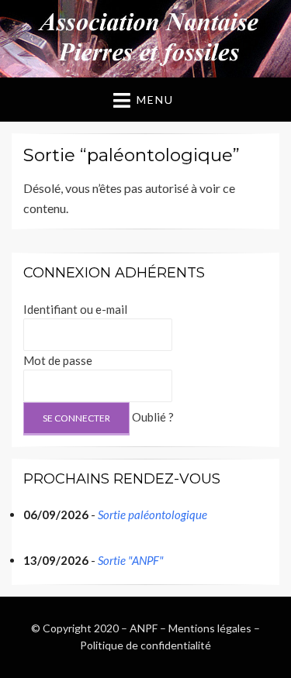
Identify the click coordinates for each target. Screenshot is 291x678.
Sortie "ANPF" (131, 560)
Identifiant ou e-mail (75, 309)
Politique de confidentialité (145, 645)
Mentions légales (209, 628)
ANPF (144, 628)
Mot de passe (57, 360)
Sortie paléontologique (152, 514)
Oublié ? (153, 417)
